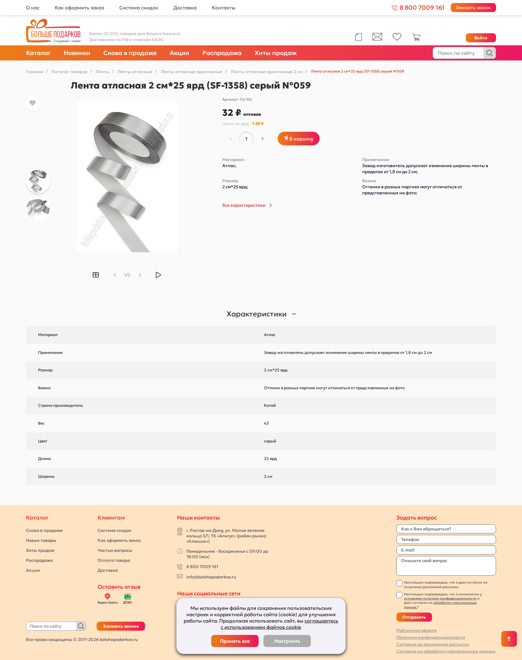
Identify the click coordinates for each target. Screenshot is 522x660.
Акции (179, 53)
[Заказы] (358, 37)
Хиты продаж (276, 53)
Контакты (223, 8)
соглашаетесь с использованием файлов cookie (279, 624)
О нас (33, 8)
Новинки (77, 53)
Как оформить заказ (79, 8)
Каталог (38, 53)
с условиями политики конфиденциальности (443, 596)
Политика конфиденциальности (430, 637)
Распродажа (222, 53)
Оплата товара (114, 560)
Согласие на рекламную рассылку (432, 644)
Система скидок (138, 8)
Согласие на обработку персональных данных (446, 651)
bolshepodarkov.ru (119, 639)
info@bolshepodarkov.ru (211, 577)
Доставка (185, 8)
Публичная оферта (416, 630)
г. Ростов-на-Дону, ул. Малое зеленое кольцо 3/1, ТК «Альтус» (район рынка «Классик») (226, 536)
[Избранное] (397, 39)
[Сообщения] (377, 39)
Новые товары (41, 540)
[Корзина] (416, 39)
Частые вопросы (115, 550)
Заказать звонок (473, 7)
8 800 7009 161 (202, 566)
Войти (480, 37)
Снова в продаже (130, 53)
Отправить (414, 617)
